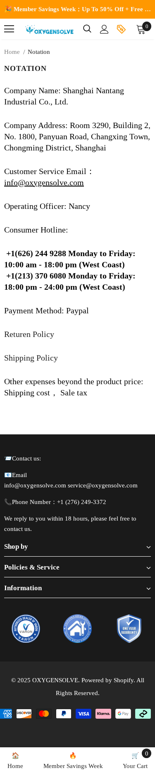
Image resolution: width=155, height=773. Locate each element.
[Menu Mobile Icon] (9, 29)
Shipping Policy (31, 357)
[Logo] (49, 29)
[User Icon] (104, 29)
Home (12, 51)
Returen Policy (29, 334)
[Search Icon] (87, 29)
